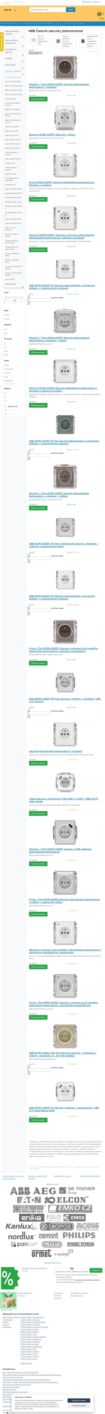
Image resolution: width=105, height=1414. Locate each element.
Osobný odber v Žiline (28, 1359)
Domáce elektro (10, 99)
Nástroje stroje (10, 185)
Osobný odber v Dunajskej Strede (32, 1322)
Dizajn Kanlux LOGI (11, 131)
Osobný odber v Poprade (29, 1342)
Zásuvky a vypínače (78, 23)
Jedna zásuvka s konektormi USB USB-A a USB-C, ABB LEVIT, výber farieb (63, 800)
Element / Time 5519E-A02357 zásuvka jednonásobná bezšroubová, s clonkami (59, 86)
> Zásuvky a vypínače (26, 27)
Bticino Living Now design (13, 86)
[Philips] (79, 1235)
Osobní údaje (8, 1320)
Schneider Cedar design (13, 197)
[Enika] (31, 1218)
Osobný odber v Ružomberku (31, 1347)
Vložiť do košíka (57, 298)
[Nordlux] (21, 1235)
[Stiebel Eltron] (80, 1244)
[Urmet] (41, 1253)
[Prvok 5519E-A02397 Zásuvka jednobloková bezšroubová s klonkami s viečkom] (65, 166)
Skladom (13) (12, 406)
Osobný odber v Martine (29, 1332)
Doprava (21, 2)
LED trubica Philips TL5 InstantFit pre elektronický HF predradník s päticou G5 (32, 1375)
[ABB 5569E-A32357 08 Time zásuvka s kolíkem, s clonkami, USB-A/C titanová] (65, 682)
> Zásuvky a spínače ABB (42, 27)
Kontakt (15, 2)
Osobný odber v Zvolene (29, 1356)
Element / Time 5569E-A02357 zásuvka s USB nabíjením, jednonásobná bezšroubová (60, 850)
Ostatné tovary (10, 163)
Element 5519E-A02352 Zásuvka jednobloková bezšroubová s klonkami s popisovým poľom (63, 389)
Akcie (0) (11, 410)
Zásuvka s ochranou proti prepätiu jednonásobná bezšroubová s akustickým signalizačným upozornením (65, 951)
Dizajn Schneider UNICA (13, 223)
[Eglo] (54, 1218)
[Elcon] (66, 1200)
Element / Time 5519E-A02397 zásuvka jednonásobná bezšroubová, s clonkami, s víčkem (59, 495)
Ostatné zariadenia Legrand (11, 153)
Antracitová (8, 369)
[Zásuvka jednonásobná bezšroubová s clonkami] (65, 734)
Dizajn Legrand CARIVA (13, 139)
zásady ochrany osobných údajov (87, 1280)
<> (5, 297)
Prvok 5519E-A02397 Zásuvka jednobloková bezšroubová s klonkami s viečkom (62, 183)
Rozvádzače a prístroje (46, 23)
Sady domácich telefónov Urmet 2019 (17, 1385)
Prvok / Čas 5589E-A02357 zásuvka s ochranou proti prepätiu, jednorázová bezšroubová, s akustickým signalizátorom (63, 1004)
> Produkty (14, 27)
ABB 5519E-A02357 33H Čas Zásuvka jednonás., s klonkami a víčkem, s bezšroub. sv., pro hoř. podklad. (62, 1054)
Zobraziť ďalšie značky (52, 1263)
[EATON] (29, 1200)
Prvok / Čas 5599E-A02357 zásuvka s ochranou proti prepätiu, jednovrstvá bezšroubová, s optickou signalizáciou (63, 650)
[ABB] (20, 1191)
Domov (6, 27)
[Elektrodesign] (29, 1209)
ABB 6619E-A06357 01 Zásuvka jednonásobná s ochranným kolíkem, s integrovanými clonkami (62, 287)
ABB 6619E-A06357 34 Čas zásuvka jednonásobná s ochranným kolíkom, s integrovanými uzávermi (64, 442)
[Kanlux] (22, 1226)
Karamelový (8, 381)
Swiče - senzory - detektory (11, 229)
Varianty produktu (38, 99)
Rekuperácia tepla (9, 1389)
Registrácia (96, 2)
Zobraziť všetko (9, 383)
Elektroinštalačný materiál (9, 23)
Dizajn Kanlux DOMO (12, 127)
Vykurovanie (66, 23)
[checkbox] (10, 406)
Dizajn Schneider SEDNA (13, 219)
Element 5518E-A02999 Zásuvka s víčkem (52, 134)
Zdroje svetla (10, 284)
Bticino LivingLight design (13, 94)
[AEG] (45, 1191)
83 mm (6, 315)
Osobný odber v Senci (28, 1349)
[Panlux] (24, 1244)
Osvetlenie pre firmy (10, 1399)
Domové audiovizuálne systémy (12, 104)
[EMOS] (74, 1218)
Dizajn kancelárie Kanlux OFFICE (13, 115)
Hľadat (70, 10)
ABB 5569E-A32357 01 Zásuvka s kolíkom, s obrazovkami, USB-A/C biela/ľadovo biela (64, 1109)
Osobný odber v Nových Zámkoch (33, 1337)
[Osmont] (48, 1235)
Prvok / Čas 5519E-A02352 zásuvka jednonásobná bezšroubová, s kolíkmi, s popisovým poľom (64, 901)
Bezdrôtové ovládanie (12, 109)
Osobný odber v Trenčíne (29, 1352)
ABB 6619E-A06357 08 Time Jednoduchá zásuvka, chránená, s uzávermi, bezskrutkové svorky (63, 545)
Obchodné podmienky (6, 2)
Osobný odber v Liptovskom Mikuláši (34, 1327)
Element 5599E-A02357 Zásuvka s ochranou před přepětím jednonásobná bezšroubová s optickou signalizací (62, 236)
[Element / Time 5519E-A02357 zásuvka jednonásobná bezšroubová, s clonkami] (65, 68)
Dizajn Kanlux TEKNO (12, 135)
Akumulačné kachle (10, 1394)
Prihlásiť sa (96, 1270)
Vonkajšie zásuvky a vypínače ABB (11, 242)
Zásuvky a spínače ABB (13, 77)
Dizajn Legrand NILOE (12, 148)
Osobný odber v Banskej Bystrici (32, 1317)
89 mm (6, 319)
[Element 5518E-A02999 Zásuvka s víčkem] (65, 118)
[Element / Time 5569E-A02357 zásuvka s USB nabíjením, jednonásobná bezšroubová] (65, 832)
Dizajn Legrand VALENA (13, 159)
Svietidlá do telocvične (11, 1387)
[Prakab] (52, 1244)
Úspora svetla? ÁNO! (10, 1402)
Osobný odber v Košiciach (30, 1325)
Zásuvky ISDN (10, 279)
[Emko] (70, 1209)
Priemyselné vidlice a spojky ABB (12, 179)
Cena (6, 292)
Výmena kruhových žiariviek (13, 1377)
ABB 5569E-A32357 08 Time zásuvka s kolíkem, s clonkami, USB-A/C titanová (65, 700)
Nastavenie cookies (78, 1405)
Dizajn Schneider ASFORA (13, 189)
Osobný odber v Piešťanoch (30, 1339)
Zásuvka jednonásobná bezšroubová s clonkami (55, 751)
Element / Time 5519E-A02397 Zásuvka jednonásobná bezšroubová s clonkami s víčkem (59, 339)
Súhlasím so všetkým (79, 1400)
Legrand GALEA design (13, 144)
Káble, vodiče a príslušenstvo (28, 23)
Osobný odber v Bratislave (30, 1320)
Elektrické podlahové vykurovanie (15, 1392)
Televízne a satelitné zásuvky (11, 235)
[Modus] (87, 1226)
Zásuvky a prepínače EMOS (12, 255)
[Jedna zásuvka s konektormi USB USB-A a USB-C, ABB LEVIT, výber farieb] (65, 782)
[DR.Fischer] (77, 1191)
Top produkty (34, 53)
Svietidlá (58, 23)
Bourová (7, 373)
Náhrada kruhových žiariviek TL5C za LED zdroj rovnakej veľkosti (26, 1380)
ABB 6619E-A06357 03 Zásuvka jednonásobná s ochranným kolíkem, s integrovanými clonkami (62, 597)
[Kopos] (57, 1226)
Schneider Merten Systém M (13, 207)
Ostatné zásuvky (10, 174)
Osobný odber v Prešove (29, 1344)
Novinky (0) (12, 414)
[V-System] (63, 1253)
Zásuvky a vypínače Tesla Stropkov (13, 267)
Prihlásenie (88, 2)
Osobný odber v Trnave (29, 1354)
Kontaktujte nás (76, 1296)
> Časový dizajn (56, 27)
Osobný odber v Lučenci (29, 1329)
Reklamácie (7, 1327)
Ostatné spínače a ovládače (11, 169)
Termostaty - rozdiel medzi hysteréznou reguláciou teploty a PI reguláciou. (30, 1382)
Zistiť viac (21, 1296)
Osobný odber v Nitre (28, 1334)
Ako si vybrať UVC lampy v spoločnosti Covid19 (20, 1372)
